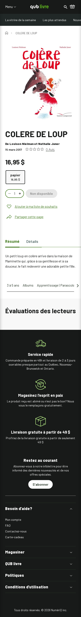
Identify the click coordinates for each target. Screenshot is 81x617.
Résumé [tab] (12, 241)
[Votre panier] (72, 6)
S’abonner (40, 484)
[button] (40, 508)
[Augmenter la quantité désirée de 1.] (20, 193)
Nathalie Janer (49, 144)
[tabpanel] (40, 261)
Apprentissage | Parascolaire (57, 285)
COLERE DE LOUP (26, 33)
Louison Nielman (22, 144)
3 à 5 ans (13, 285)
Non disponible (41, 193)
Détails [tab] (32, 241)
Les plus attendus (54, 20)
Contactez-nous (16, 531)
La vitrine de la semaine (20, 20)
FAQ (8, 525)
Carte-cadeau (14, 537)
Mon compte (13, 519)
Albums (28, 285)
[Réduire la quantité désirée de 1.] (9, 193)
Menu (9, 7)
